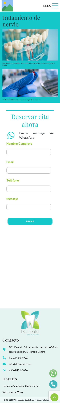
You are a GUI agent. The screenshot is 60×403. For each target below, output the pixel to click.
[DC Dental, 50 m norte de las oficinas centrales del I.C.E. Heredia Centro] (5, 349)
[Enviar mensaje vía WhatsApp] (12, 135)
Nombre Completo (19, 143)
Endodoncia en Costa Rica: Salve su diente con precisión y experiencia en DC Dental (28, 64)
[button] (51, 6)
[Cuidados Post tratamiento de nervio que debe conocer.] (30, 83)
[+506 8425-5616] (5, 370)
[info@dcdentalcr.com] (5, 364)
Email (10, 162)
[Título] (7, 5)
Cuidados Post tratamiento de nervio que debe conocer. (21, 100)
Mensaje (12, 199)
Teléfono (12, 180)
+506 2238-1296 (18, 357)
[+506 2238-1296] (5, 357)
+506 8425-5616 (18, 370)
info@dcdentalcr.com (20, 364)
